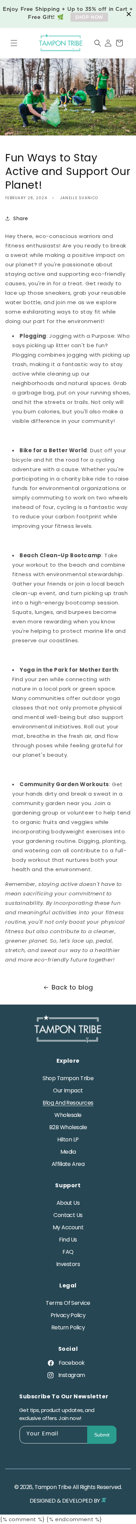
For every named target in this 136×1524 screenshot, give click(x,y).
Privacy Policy (68, 1315)
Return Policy (68, 1327)
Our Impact (68, 1090)
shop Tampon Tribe (68, 1078)
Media (68, 1152)
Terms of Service (68, 1303)
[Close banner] (129, 14)
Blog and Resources (68, 1103)
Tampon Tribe (53, 1487)
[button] (14, 43)
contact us (68, 1215)
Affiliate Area (68, 1164)
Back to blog (72, 987)
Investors (68, 1264)
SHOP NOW (89, 17)
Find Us (68, 1240)
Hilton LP (67, 1139)
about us (68, 1203)
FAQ (67, 1252)
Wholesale (67, 1115)
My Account (68, 1227)
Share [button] (20, 218)
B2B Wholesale (68, 1127)
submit (101, 1435)
